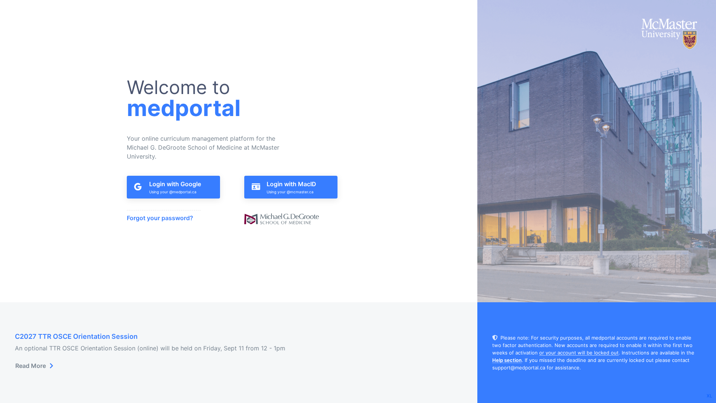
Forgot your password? (160, 218)
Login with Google (175, 184)
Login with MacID (291, 184)
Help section (507, 360)
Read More (30, 365)
